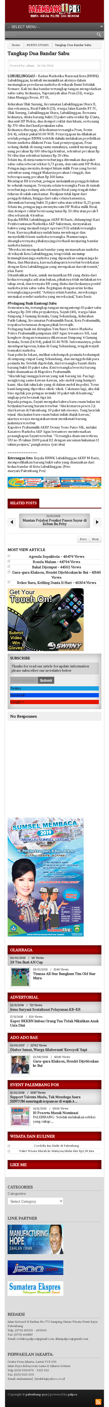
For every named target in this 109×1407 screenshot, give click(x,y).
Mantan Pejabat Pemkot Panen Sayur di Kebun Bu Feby (55, 522)
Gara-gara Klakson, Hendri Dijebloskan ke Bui (66, 1063)
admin (30, 65)
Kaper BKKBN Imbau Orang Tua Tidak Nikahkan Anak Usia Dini (54, 1023)
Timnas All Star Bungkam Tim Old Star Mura (64, 975)
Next (95, 539)
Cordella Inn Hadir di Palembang (56, 1145)
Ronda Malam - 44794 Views (56, 562)
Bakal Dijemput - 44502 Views (56, 567)
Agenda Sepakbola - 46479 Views (56, 556)
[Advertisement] (50, 776)
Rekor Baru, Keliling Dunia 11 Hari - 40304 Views (56, 582)
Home (16, 45)
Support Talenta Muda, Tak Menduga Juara (45, 1097)
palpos (72, 1394)
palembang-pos (37, 1394)
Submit (46, 680)
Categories (17, 1193)
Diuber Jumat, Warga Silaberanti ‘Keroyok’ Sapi (48, 1049)
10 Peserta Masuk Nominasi (55, 1113)
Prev (83, 539)
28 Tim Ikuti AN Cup (26, 962)
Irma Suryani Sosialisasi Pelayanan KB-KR (45, 1009)
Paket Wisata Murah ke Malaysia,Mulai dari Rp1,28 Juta (56, 1151)
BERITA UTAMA (38, 45)
